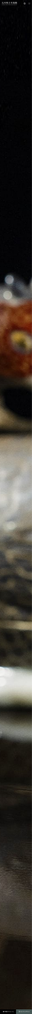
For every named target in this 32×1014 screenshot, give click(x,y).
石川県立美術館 (9, 3)
